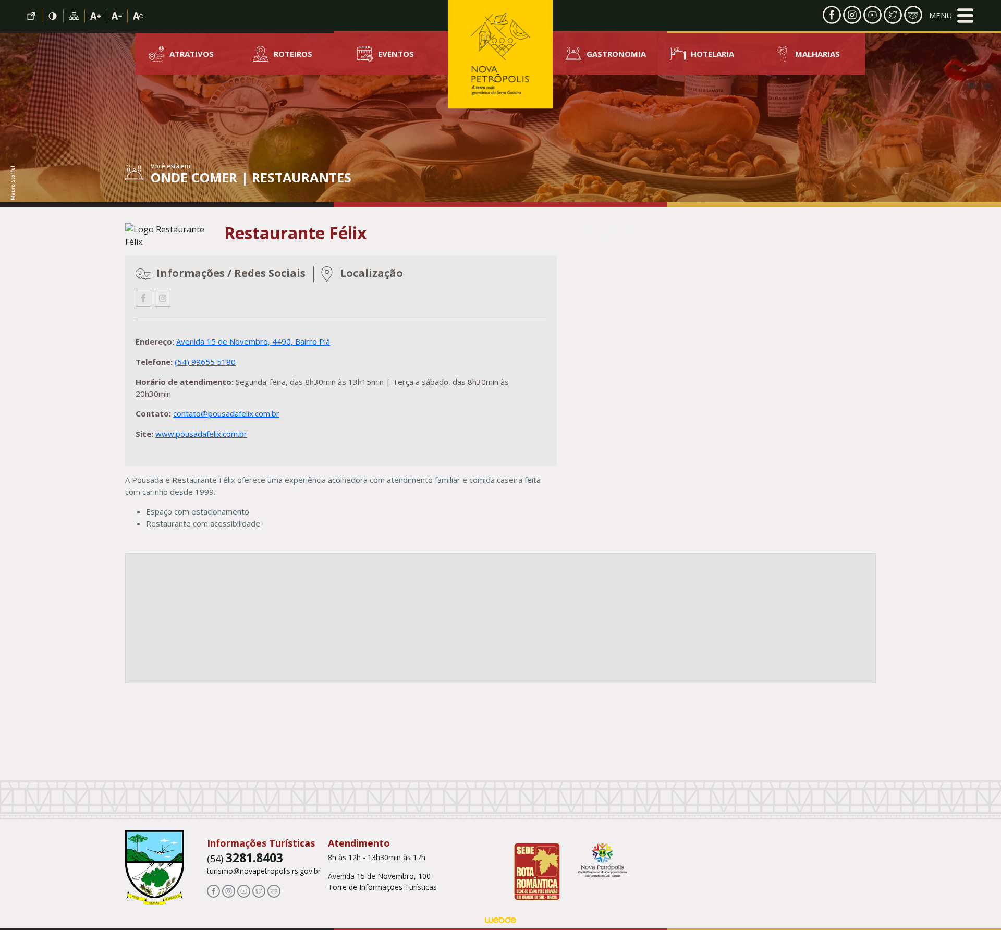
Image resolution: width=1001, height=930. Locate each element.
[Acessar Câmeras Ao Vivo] (273, 891)
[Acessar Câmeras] (913, 14)
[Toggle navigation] (951, 16)
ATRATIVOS (191, 53)
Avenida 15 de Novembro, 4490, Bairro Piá (253, 341)
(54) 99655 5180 (205, 362)
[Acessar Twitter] (893, 14)
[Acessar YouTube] (872, 14)
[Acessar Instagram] (852, 14)
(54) (245, 858)
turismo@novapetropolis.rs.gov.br (264, 871)
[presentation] (593, 236)
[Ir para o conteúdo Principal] (31, 15)
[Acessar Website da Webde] (500, 921)
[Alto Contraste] (53, 15)
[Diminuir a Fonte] (117, 15)
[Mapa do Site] (74, 15)
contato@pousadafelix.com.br (226, 413)
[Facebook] (143, 298)
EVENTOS (396, 53)
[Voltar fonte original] (138, 15)
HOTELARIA (712, 53)
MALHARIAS (817, 53)
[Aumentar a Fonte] (95, 15)
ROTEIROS (293, 53)
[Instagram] (162, 298)
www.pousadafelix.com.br (201, 434)
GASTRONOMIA (616, 53)
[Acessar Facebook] (832, 14)
